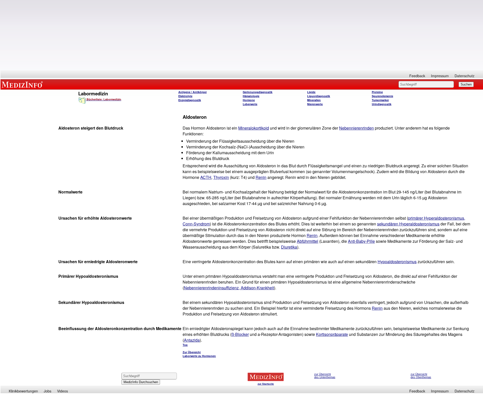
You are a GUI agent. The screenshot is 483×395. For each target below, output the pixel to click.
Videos (62, 390)
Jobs (47, 390)
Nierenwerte (315, 104)
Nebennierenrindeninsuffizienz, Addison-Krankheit (229, 288)
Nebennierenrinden (356, 128)
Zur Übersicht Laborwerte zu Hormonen (199, 354)
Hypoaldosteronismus (397, 261)
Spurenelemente (382, 96)
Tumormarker (380, 100)
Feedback (417, 75)
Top (185, 345)
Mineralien (314, 100)
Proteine (377, 92)
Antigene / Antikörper (192, 92)
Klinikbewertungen (23, 390)
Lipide (311, 92)
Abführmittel (307, 241)
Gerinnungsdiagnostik (257, 92)
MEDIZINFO (23, 84)
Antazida (192, 340)
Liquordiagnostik (318, 96)
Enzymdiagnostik (189, 100)
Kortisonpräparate (332, 334)
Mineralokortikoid (253, 128)
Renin (261, 177)
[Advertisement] (242, 35)
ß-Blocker (240, 334)
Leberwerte (250, 104)
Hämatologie (251, 96)
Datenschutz (464, 75)
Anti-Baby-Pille (361, 241)
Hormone (249, 100)
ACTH (205, 177)
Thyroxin (221, 177)
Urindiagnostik (381, 104)
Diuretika (289, 247)
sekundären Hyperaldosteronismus (408, 224)
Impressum (440, 75)
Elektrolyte (185, 96)
